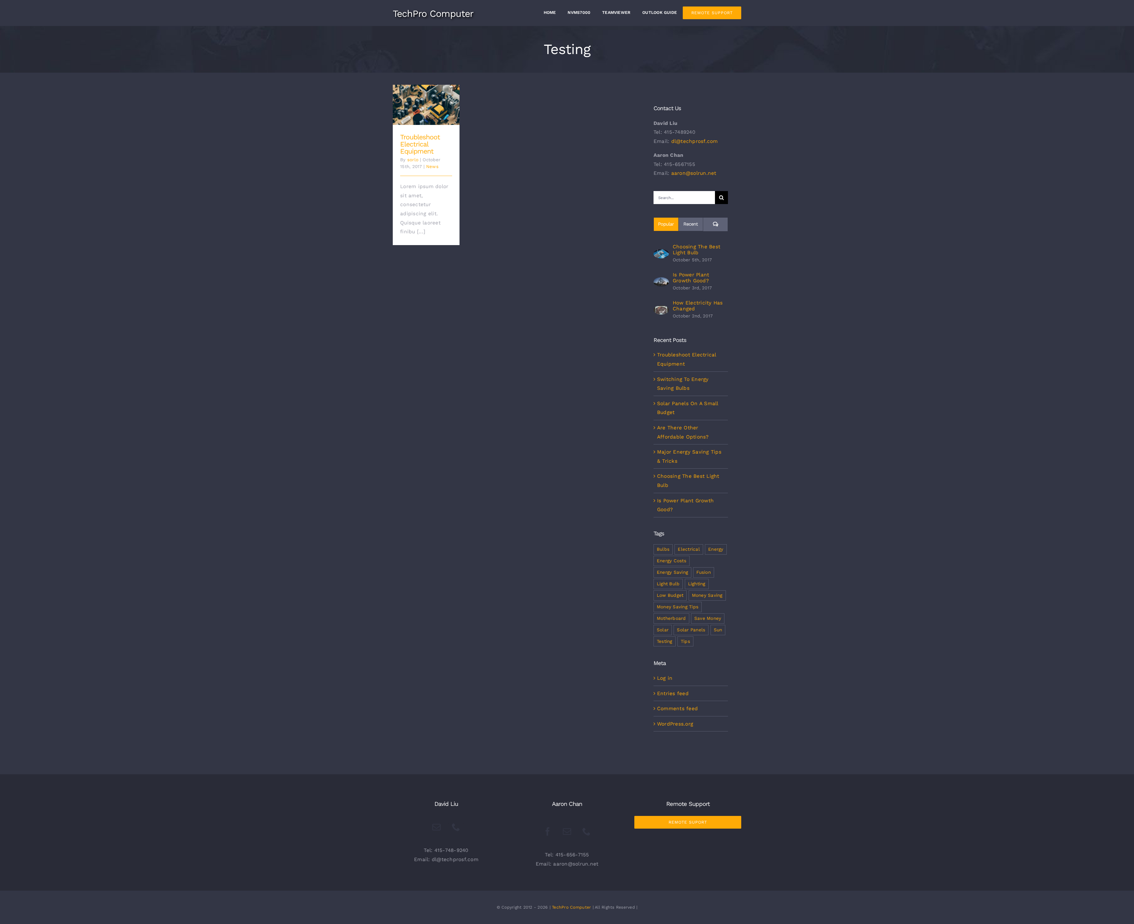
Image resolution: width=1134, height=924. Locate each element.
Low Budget (670, 595)
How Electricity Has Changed (698, 306)
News (432, 166)
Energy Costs (671, 560)
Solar (663, 630)
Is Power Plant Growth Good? (691, 277)
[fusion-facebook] (547, 831)
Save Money (707, 618)
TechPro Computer (571, 907)
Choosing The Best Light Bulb (696, 249)
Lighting (697, 583)
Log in (665, 678)
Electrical (689, 549)
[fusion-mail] (436, 827)
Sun (718, 630)
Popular (666, 224)
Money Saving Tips (677, 607)
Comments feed (677, 708)
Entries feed (673, 693)
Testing (664, 641)
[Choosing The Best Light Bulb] (661, 254)
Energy (716, 549)
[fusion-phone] (456, 827)
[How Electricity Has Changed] (661, 310)
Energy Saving (672, 572)
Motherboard (671, 618)
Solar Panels (691, 630)
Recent (690, 224)
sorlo (412, 159)
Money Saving (707, 595)
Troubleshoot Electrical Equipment (426, 98)
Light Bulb (668, 583)
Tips (685, 641)
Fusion (703, 572)
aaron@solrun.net (693, 173)
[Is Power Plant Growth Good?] (661, 282)
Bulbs (663, 549)
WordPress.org (675, 724)
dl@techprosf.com (694, 141)
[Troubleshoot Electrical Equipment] (426, 105)
